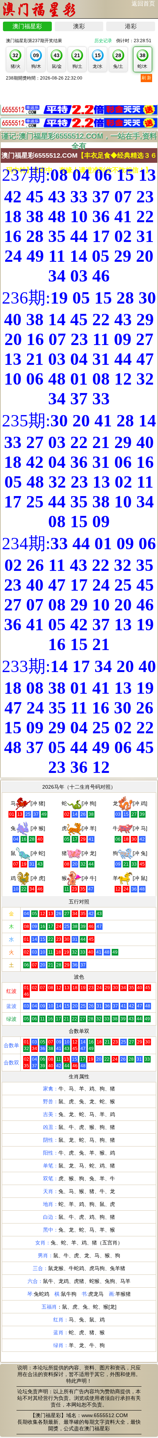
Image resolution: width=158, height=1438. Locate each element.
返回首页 (143, 3)
